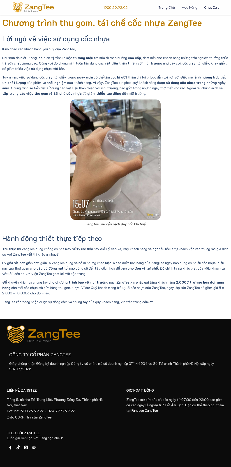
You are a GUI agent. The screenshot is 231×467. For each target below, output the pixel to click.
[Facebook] (10, 448)
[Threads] (26, 448)
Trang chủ (166, 7)
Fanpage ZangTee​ (145, 410)
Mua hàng (189, 7)
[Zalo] (34, 448)
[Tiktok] (18, 448)
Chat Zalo (211, 7)
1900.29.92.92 (116, 7)
